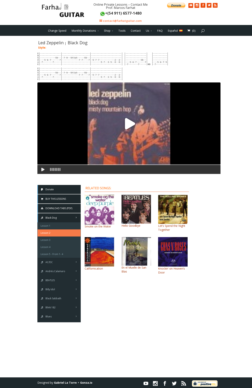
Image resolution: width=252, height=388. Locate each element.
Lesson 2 (45, 233)
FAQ (160, 30)
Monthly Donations (83, 30)
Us (147, 30)
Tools (122, 30)
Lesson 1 (45, 225)
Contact (136, 30)
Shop (107, 30)
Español (173, 30)
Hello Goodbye (130, 225)
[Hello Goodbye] (136, 222)
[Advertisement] (207, 244)
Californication (94, 268)
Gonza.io (86, 382)
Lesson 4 (45, 247)
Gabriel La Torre (65, 382)
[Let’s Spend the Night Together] (173, 222)
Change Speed (57, 30)
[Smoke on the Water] (99, 222)
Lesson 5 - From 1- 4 (52, 254)
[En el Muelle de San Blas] (136, 263)
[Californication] (99, 264)
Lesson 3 (45, 240)
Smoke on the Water (98, 226)
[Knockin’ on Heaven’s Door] (173, 264)
